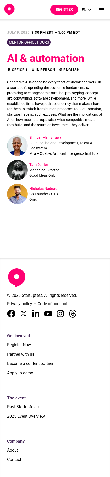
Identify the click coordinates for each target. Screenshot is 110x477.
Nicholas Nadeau (43, 189)
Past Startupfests (23, 406)
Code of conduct (52, 303)
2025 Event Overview (26, 416)
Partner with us (20, 354)
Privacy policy (19, 303)
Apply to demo (20, 373)
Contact (14, 459)
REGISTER (64, 9)
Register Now (19, 344)
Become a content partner (30, 363)
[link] (87, 10)
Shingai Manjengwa (45, 137)
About (12, 450)
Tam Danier (38, 165)
